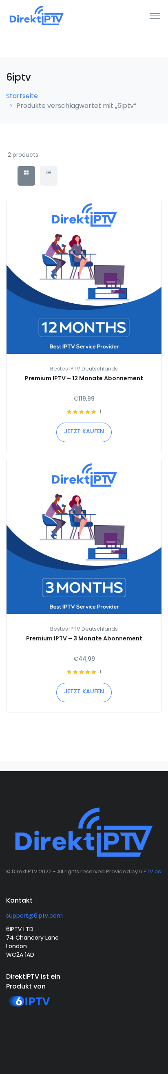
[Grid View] (26, 176)
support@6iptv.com (34, 916)
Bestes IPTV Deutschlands (84, 368)
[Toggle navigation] (155, 15)
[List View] (48, 176)
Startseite (22, 96)
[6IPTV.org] (29, 1008)
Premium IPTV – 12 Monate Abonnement (84, 378)
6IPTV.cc (150, 871)
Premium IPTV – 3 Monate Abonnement (84, 638)
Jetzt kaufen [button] (84, 431)
